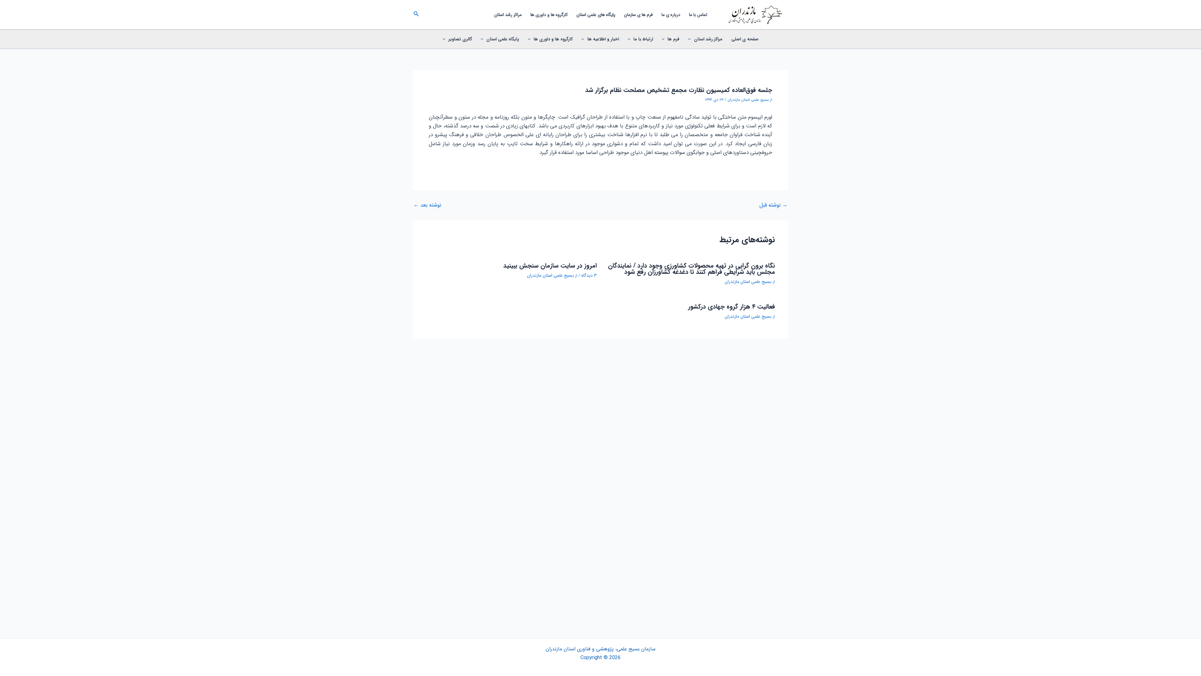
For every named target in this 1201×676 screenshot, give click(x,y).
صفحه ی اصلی (744, 39)
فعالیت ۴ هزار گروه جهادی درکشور (731, 306)
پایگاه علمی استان (502, 39)
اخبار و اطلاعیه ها (603, 39)
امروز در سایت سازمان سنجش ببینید (550, 265)
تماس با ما (698, 14)
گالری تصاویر (460, 39)
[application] (691, 39)
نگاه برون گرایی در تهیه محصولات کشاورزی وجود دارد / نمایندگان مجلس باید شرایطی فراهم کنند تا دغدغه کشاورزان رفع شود (691, 269)
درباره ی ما (670, 14)
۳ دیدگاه (589, 275)
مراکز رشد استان (508, 14)
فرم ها (673, 39)
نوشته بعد (427, 205)
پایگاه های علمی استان (595, 14)
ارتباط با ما (643, 39)
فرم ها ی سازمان (638, 14)
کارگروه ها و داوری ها (549, 14)
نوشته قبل (773, 205)
